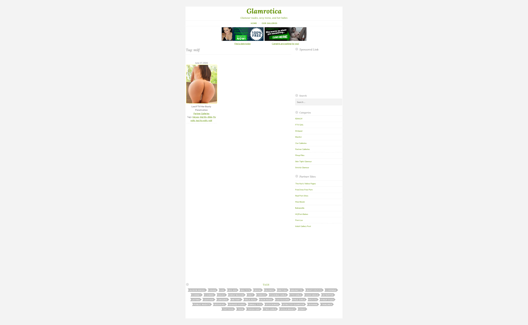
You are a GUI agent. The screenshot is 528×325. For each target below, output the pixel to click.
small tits (255, 304)
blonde (269, 290)
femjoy (262, 295)
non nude (266, 299)
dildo (209, 117)
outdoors (282, 299)
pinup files (327, 299)
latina (196, 299)
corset (196, 295)
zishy (302, 309)
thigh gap (254, 309)
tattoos (228, 309)
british (282, 290)
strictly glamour (293, 304)
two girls (270, 309)
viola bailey (287, 309)
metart (236, 299)
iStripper (299, 131)
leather (209, 299)
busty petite (314, 290)
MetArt (298, 137)
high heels (312, 295)
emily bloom (236, 295)
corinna (331, 290)
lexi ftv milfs (202, 120)
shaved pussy (237, 304)
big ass (196, 117)
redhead (220, 304)
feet (250, 295)
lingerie (222, 299)
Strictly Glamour (302, 167)
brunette (296, 290)
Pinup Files (299, 155)
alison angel (197, 290)
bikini (258, 290)
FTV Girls (299, 125)
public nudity (202, 304)
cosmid (209, 295)
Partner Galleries (201, 113)
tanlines (327, 304)
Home (254, 23)
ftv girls (296, 295)
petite (313, 299)
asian (212, 290)
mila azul (250, 299)
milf (210, 120)
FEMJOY (298, 118)
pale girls (299, 299)
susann (313, 304)
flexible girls (278, 295)
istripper (328, 295)
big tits (203, 117)
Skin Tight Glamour (303, 161)
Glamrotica (264, 11)
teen (240, 309)
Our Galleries (269, 23)
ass (222, 290)
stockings (272, 304)
